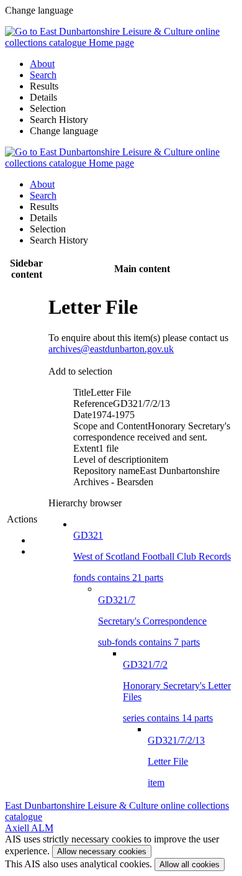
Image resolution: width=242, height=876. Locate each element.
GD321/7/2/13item (176, 761)
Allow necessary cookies (101, 851)
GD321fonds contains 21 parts (152, 556)
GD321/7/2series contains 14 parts (177, 691)
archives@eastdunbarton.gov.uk (111, 349)
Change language (64, 130)
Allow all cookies (189, 864)
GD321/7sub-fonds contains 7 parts (152, 621)
